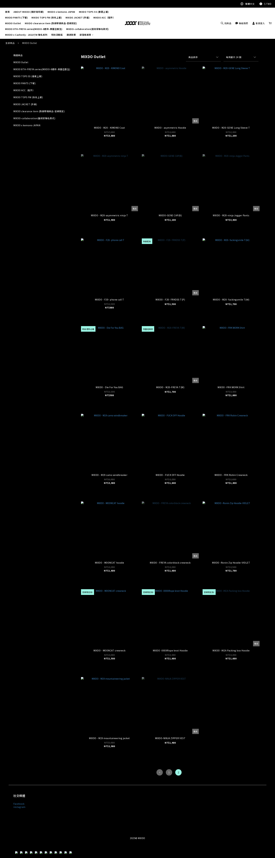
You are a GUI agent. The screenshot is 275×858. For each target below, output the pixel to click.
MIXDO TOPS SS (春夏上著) (94, 11)
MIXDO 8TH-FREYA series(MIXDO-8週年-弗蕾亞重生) (33, 29)
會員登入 (260, 23)
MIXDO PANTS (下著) (16, 17)
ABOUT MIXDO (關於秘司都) (29, 11)
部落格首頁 (85, 34)
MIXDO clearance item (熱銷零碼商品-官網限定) (51, 23)
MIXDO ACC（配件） (104, 17)
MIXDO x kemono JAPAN (61, 11)
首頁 (7, 11)
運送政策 (71, 34)
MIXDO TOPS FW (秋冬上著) (47, 17)
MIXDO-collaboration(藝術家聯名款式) (87, 29)
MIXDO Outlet (13, 23)
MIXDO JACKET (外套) (78, 17)
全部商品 (10, 43)
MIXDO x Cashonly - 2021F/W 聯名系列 (26, 34)
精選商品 (18, 55)
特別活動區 (57, 34)
